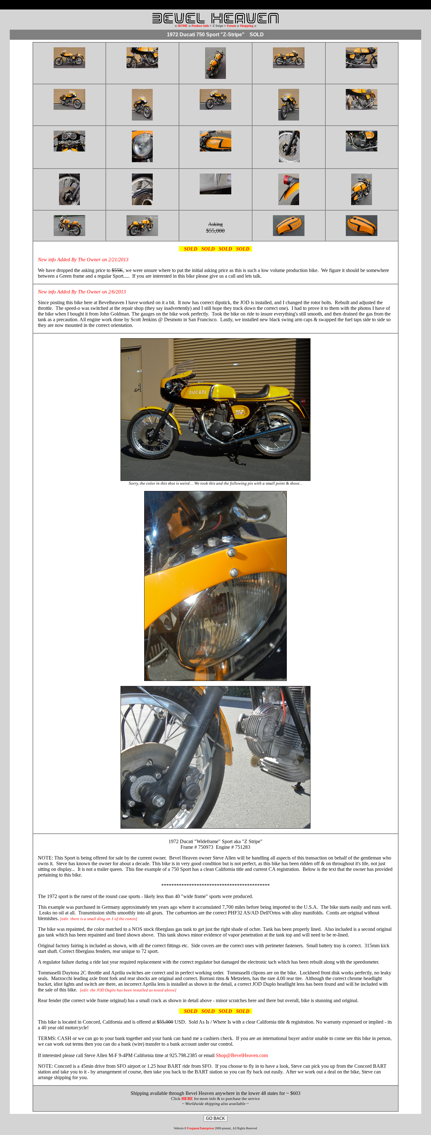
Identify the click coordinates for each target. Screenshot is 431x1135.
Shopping (247, 25)
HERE (187, 1098)
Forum (231, 25)
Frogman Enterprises (200, 1128)
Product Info (200, 25)
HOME (183, 25)
